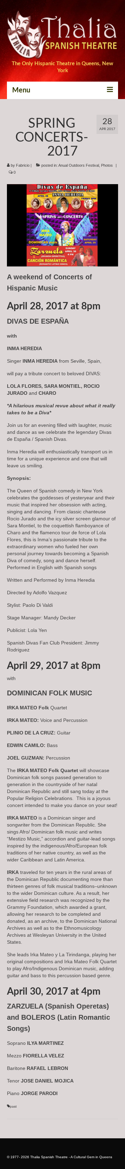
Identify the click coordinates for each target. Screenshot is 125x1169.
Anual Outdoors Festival (78, 165)
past (13, 1106)
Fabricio (23, 165)
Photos (107, 165)
